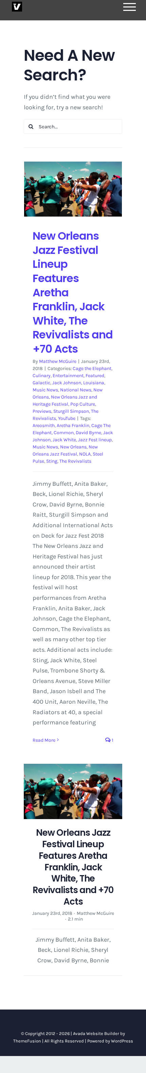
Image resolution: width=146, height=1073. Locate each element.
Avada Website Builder (96, 1033)
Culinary (42, 375)
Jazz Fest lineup (95, 440)
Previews (42, 411)
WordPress (122, 1040)
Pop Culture (82, 404)
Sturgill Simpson (71, 411)
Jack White (64, 440)
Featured (95, 375)
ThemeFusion (27, 1040)
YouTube (66, 418)
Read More (44, 740)
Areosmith (44, 425)
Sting (51, 461)
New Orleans (73, 447)
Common (64, 433)
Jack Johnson (66, 383)
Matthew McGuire (57, 361)
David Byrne (88, 433)
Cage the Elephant (92, 368)
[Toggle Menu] (129, 7)
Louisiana (93, 383)
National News (75, 390)
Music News (45, 390)
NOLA (85, 454)
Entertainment (68, 375)
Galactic (41, 383)
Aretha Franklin (73, 425)
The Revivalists (75, 461)
